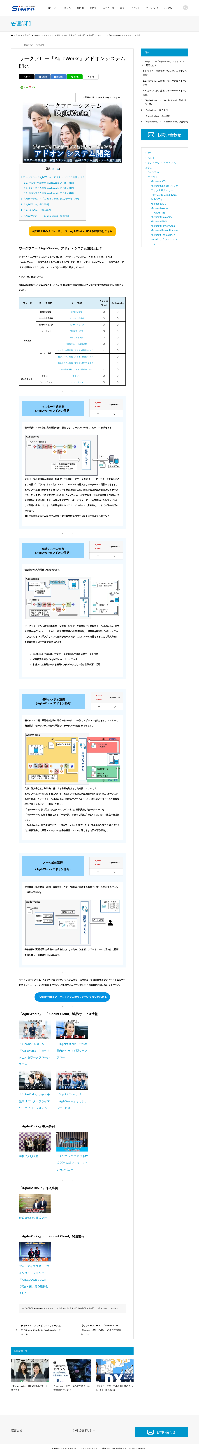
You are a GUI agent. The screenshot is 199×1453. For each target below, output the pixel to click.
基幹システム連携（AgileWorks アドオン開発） (49, 193)
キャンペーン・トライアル (159, 8)
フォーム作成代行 (76, 318)
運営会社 (16, 1430)
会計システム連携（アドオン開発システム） (76, 357)
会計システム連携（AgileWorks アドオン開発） (49, 188)
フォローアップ (76, 382)
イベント (135, 8)
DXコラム (153, 172)
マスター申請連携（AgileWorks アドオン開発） (49, 183)
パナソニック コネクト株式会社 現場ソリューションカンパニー (72, 1163)
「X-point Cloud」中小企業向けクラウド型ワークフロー (71, 1050)
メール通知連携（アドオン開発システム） (76, 369)
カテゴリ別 (108, 8)
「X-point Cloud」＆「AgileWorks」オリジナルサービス (71, 1101)
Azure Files (159, 212)
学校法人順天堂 (29, 1156)
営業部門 (73, 1308)
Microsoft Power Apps (163, 226)
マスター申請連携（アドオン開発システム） (76, 350)
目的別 (93, 8)
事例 (122, 8)
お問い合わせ (169, 135)
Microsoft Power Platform (164, 230)
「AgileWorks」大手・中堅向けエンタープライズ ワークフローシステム (34, 1101)
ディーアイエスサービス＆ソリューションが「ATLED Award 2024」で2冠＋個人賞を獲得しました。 (34, 1280)
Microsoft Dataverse (162, 217)
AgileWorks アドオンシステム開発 (48, 1308)
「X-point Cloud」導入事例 (36, 210)
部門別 (80, 8)
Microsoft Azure (159, 208)
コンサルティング (76, 325)
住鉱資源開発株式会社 (33, 1218)
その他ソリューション (110, 1308)
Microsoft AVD (158, 203)
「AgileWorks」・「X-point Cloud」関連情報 (45, 216)
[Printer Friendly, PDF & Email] (27, 87)
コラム (67, 8)
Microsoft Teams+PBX (163, 235)
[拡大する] (116, 438)
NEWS (148, 153)
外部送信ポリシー (84, 1430)
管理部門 (40, 45)
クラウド (153, 176)
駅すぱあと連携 (76, 337)
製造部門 (90, 1308)
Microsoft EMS (159, 221)
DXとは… (53, 8)
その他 (66, 1308)
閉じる (55, 168)
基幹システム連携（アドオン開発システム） (76, 363)
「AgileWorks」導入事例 (35, 204)
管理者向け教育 (76, 331)
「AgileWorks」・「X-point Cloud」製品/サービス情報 (50, 198)
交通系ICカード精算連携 (76, 344)
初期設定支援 (76, 312)
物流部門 (82, 1308)
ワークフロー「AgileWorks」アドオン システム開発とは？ (52, 177)
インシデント (76, 376)
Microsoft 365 (158, 181)
